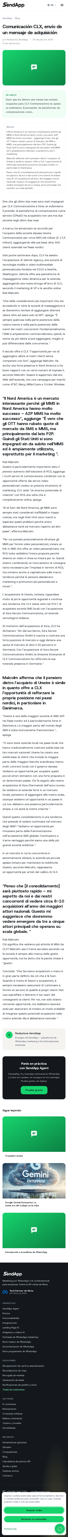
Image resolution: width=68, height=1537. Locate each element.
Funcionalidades (11, 1318)
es (52, 5)
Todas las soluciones (14, 1389)
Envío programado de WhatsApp (20, 1351)
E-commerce (9, 1404)
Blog (17, 18)
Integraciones (10, 1322)
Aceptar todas (34, 1510)
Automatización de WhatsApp (18, 1346)
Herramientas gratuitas (15, 1442)
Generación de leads (13, 1380)
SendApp (7, 18)
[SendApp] (13, 5)
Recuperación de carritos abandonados (23, 1365)
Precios (6, 1313)
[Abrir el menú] (62, 5)
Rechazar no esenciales (34, 1519)
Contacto (8, 1475)
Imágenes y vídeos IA (14, 1332)
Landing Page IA (11, 1327)
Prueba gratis (34, 1090)
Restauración (9, 1408)
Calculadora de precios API (16, 1461)
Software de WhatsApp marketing (20, 1337)
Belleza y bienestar (12, 1418)
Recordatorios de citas (14, 1370)
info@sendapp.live (40, 1491)
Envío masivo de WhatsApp (17, 1341)
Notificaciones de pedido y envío (20, 1384)
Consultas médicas (12, 1413)
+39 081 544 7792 (17, 1491)
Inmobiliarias (9, 1427)
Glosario (7, 1447)
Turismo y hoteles (12, 1423)
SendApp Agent (11, 1308)
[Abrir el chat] (60, 1529)
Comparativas (10, 1451)
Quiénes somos (11, 1470)
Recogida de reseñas (13, 1375)
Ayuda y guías (10, 1466)
